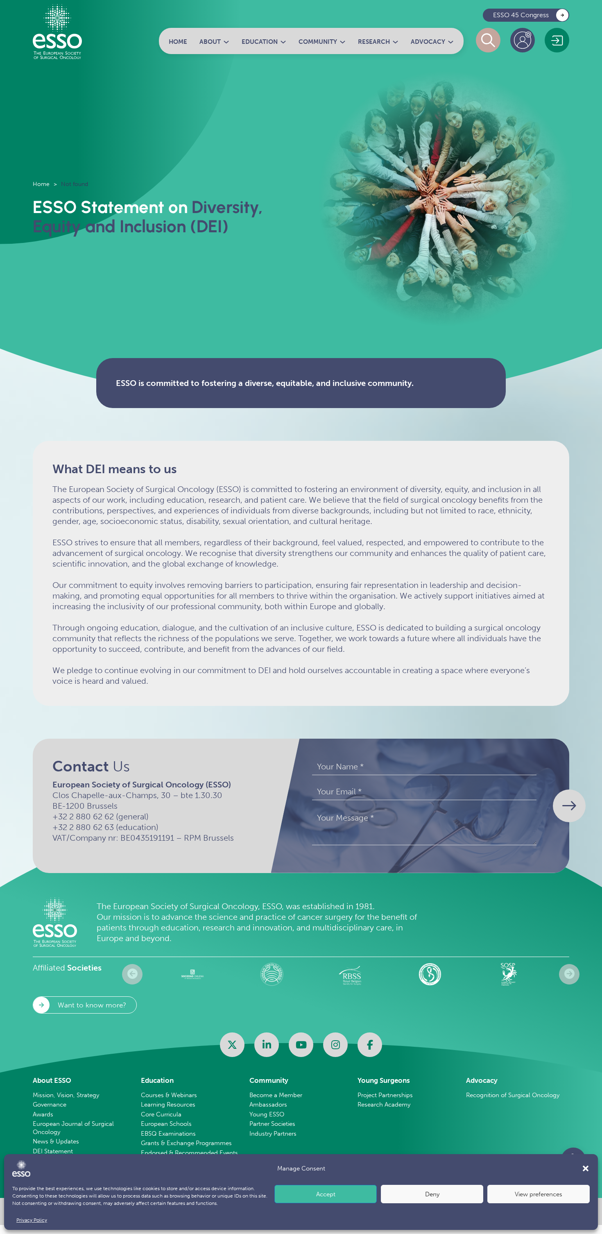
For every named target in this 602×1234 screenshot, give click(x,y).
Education (260, 41)
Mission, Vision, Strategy (66, 1095)
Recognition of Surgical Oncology (512, 1095)
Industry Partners (272, 1133)
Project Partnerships (385, 1095)
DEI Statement (53, 1151)
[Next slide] (569, 974)
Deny (432, 1194)
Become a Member (275, 1095)
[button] (586, 1168)
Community (318, 41)
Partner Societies (272, 1123)
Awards (43, 1114)
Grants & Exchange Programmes (186, 1143)
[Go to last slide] (132, 974)
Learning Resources (168, 1104)
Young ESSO (266, 1114)
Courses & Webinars (169, 1095)
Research (374, 41)
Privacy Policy (31, 1220)
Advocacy (428, 41)
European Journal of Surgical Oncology (73, 1128)
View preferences (538, 1194)
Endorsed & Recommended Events (189, 1153)
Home (178, 41)
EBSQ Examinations (168, 1133)
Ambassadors (268, 1104)
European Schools (166, 1123)
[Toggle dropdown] (226, 42)
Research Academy (384, 1104)
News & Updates (56, 1141)
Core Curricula (161, 1114)
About (210, 41)
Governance (49, 1104)
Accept (325, 1194)
